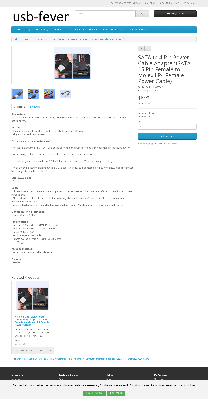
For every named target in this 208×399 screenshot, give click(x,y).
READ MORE (116, 393)
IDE (117, 359)
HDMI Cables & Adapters (114, 29)
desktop (111, 359)
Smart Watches (77, 29)
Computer (90, 359)
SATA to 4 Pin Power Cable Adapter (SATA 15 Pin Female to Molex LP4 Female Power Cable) (79, 39)
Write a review (170, 143)
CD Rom (145, 359)
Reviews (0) (35, 106)
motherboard (63, 359)
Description (19, 106)
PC (83, 359)
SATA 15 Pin (40, 359)
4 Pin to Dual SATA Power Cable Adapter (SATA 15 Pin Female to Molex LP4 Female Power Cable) (32, 320)
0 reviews (158, 143)
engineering (101, 359)
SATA (19, 359)
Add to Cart (167, 136)
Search (27, 39)
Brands (109, 379)
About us (15, 379)
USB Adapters (59, 29)
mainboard (76, 359)
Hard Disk (130, 359)
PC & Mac (93, 29)
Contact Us (64, 379)
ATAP (122, 359)
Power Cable (28, 359)
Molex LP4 (51, 359)
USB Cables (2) (41, 29)
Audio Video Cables (139, 29)
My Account (159, 379)
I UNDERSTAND (94, 393)
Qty (139, 121)
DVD (138, 359)
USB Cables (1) (23, 29)
